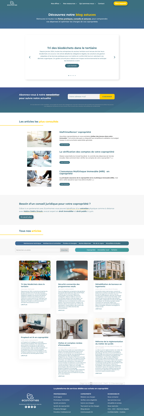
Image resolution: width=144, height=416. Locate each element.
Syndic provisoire (60, 403)
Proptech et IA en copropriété (34, 337)
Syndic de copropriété (61, 406)
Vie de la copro (98, 243)
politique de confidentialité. (93, 106)
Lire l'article (72, 66)
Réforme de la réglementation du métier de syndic (109, 343)
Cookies (122, 412)
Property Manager (60, 409)
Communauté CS (87, 412)
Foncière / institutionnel (62, 412)
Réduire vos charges (88, 397)
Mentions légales (123, 409)
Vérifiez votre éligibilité (89, 400)
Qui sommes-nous (86, 3)
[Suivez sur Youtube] (35, 407)
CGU (109, 409)
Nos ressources (69, 3)
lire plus (24, 304)
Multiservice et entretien (52, 243)
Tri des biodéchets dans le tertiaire (72, 48)
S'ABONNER (107, 97)
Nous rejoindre (113, 406)
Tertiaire (114, 250)
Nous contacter (113, 397)
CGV (113, 409)
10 (105, 383)
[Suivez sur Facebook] (29, 407)
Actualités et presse (115, 403)
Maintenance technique (32, 243)
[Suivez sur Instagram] (32, 407)
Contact (101, 3)
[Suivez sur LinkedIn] (26, 407)
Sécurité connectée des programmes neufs (69, 285)
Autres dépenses (85, 243)
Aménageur (58, 397)
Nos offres (55, 3)
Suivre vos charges (87, 403)
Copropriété (91, 250)
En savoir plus (26, 217)
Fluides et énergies (70, 243)
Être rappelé (120, 3)
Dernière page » (118, 383)
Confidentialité (113, 412)
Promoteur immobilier (62, 400)
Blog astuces (85, 409)
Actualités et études (113, 243)
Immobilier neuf (103, 250)
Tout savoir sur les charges (90, 406)
